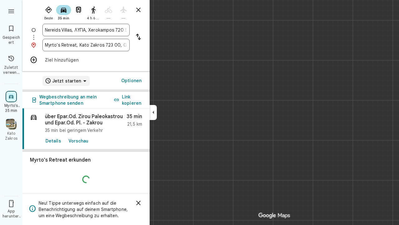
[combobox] (86, 30)
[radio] (48, 12)
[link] (86, 128)
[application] (199, 112)
